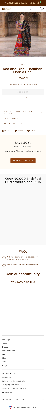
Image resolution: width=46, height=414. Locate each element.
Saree (4, 343)
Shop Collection (23, 160)
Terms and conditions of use (14, 388)
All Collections (8, 374)
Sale (4, 362)
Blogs (4, 365)
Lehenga (6, 340)
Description (11, 118)
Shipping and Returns (11, 385)
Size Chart (6, 377)
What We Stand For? (14, 400)
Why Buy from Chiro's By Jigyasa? (19, 112)
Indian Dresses (8, 351)
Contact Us (7, 392)
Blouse (5, 347)
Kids (4, 358)
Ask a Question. (13, 123)
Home (22, 64)
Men (4, 354)
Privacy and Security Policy (14, 381)
